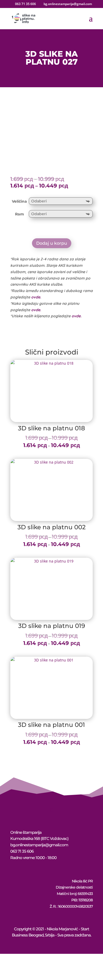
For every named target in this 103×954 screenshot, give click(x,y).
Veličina (19, 201)
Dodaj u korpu (51, 243)
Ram (19, 214)
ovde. (36, 297)
